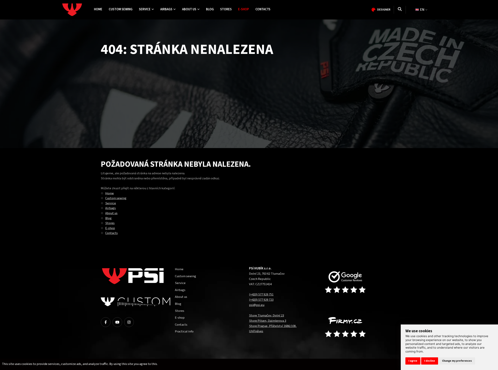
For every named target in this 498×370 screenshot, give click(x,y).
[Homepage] (76, 10)
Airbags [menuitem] (166, 9)
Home (109, 193)
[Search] (400, 9)
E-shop (110, 228)
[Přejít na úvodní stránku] (349, 282)
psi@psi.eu (256, 305)
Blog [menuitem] (210, 9)
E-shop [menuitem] (243, 9)
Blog (108, 218)
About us (111, 213)
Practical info (184, 331)
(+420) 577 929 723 (261, 299)
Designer (383, 9)
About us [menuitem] (189, 9)
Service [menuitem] (145, 9)
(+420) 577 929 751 (261, 294)
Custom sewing (115, 198)
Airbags (110, 208)
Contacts (111, 233)
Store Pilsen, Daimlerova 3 (267, 320)
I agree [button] (413, 361)
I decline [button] (429, 361)
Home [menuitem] (98, 9)
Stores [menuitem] (226, 9)
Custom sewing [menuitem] (120, 9)
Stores (110, 223)
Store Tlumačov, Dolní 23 (266, 315)
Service (110, 203)
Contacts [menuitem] (262, 9)
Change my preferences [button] (457, 361)
